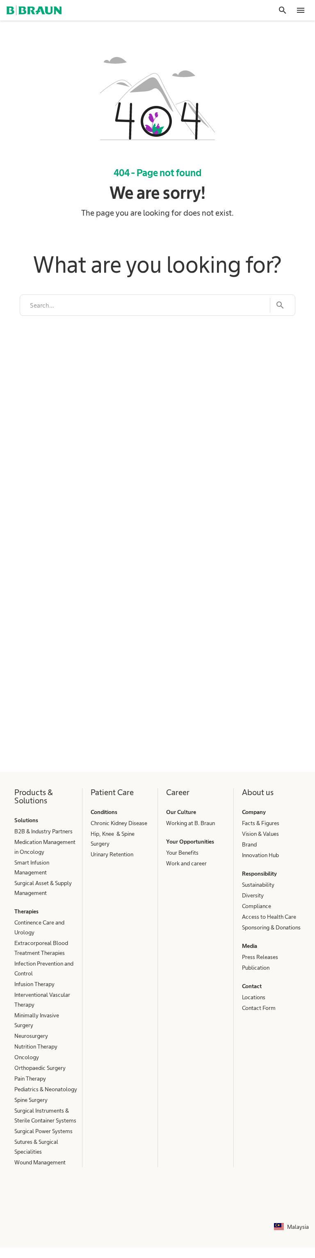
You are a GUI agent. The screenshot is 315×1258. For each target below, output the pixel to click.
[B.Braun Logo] (34, 10)
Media (249, 946)
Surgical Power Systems (43, 1131)
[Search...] (277, 305)
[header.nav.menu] (300, 10)
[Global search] (282, 10)
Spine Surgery (31, 1100)
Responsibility (259, 873)
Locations (253, 997)
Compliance (256, 906)
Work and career (186, 863)
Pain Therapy (30, 1078)
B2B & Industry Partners (43, 831)
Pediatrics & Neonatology (45, 1089)
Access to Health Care (269, 916)
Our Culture (181, 812)
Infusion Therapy (34, 984)
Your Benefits (182, 852)
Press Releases (260, 957)
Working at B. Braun (190, 823)
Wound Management (40, 1162)
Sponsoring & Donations (271, 927)
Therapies (26, 911)
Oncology (26, 1057)
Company (254, 812)
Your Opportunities (190, 841)
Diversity (253, 895)
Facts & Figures (260, 823)
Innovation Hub (260, 855)
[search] (145, 305)
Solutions (26, 820)
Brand (249, 844)
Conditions (104, 812)
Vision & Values (260, 833)
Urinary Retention (112, 854)
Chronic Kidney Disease (119, 823)
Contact (252, 986)
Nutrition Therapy (35, 1046)
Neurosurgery (31, 1036)
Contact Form (259, 1008)
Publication (255, 967)
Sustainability (258, 884)
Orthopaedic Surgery (40, 1068)
